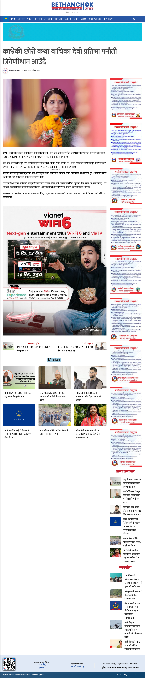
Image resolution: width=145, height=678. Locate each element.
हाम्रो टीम (41, 667)
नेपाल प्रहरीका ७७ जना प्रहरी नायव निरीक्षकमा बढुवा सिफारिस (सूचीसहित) (132, 610)
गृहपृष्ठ (13, 19)
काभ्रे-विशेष (108, 19)
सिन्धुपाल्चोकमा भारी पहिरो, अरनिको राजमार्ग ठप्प (133, 595)
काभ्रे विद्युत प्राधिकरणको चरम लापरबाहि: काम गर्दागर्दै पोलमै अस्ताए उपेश (133, 630)
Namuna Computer (135, 674)
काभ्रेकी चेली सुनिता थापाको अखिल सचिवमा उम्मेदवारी (132, 645)
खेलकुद (67, 19)
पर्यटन (29, 19)
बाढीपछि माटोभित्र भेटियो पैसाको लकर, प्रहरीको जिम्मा (54, 432)
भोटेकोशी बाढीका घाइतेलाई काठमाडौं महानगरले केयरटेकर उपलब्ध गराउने (88, 434)
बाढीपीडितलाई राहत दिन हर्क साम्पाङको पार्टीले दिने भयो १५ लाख (53, 396)
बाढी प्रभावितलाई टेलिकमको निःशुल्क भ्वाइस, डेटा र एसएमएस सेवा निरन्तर (18, 434)
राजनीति (38, 19)
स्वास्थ (83, 19)
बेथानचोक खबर (14, 70)
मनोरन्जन (58, 19)
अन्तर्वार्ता (48, 19)
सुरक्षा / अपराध (95, 19)
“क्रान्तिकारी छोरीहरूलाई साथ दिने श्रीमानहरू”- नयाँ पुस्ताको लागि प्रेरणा (133, 581)
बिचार (76, 19)
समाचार (21, 19)
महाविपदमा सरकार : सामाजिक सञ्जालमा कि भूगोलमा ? (18, 395)
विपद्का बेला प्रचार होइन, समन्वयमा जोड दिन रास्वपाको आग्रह (88, 396)
